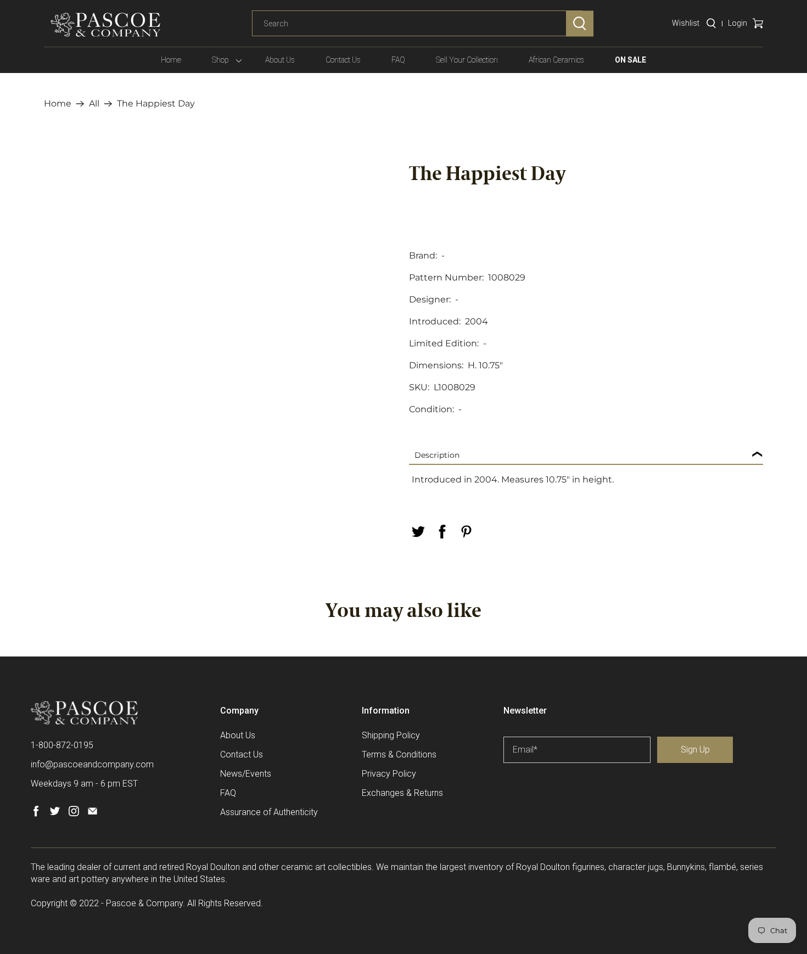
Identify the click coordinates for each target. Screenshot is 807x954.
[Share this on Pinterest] (466, 531)
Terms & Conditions (399, 754)
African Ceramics (556, 59)
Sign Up (695, 749)
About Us (280, 59)
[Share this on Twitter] (418, 531)
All (94, 103)
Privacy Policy (389, 773)
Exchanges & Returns (402, 793)
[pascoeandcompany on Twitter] (54, 814)
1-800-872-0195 (62, 745)
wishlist (685, 23)
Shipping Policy (391, 735)
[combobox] (417, 23)
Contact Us (343, 59)
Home (171, 59)
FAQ (398, 59)
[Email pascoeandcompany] (92, 814)
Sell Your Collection (467, 59)
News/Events (245, 773)
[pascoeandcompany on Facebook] (36, 814)
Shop (220, 59)
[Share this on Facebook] (442, 531)
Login (737, 23)
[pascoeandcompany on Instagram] (74, 814)
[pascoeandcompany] (105, 25)
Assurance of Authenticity (269, 812)
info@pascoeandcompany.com (92, 764)
